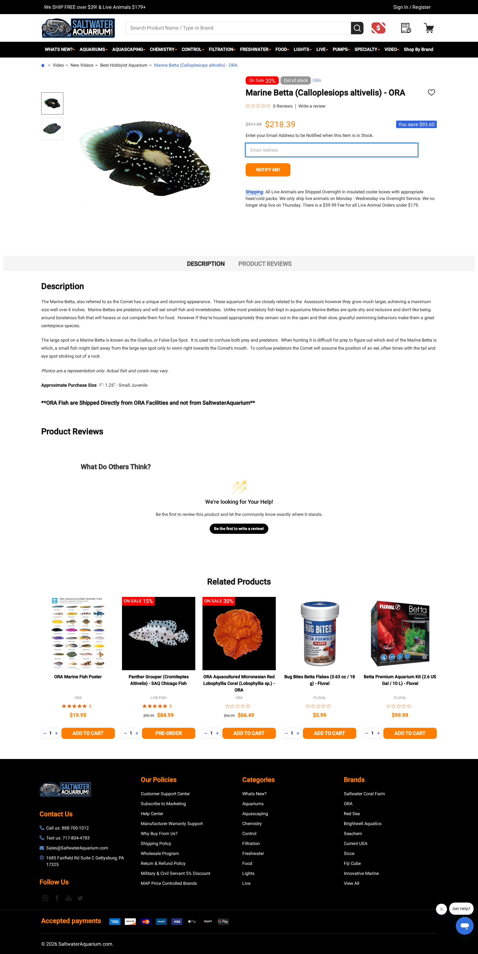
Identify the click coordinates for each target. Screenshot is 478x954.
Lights (301, 49)
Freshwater (254, 49)
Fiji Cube (352, 863)
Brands (354, 780)
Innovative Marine (361, 873)
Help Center (152, 813)
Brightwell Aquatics (362, 823)
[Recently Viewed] (407, 28)
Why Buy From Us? (159, 833)
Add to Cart (87, 733)
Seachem (353, 833)
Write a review (312, 106)
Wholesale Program (160, 853)
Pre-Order (168, 733)
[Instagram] (45, 898)
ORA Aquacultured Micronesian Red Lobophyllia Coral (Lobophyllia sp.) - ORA (239, 683)
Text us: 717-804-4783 (68, 838)
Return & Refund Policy (163, 863)
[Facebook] (57, 898)
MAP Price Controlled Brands (169, 883)
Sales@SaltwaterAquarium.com (77, 848)
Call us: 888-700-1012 (67, 828)
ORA (317, 80)
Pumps (340, 49)
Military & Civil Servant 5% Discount (175, 873)
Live (321, 49)
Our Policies (158, 780)
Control (192, 49)
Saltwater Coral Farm (364, 793)
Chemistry (162, 49)
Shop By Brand (418, 49)
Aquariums (92, 49)
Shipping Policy (156, 843)
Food (281, 49)
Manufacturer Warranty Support (172, 823)
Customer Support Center (165, 793)
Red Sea (352, 813)
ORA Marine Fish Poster (78, 676)
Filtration (221, 49)
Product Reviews (265, 263)
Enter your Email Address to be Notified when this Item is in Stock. (309, 135)
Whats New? (59, 49)
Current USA (355, 843)
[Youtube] (68, 898)
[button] (380, 28)
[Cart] (430, 28)
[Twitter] (80, 898)
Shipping (254, 191)
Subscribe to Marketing (163, 803)
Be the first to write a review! (239, 528)
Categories (258, 780)
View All (351, 883)
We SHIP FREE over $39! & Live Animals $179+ (95, 7)
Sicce (349, 853)
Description (206, 263)
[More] (73, 49)
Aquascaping (127, 49)
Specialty (366, 49)
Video (391, 49)
